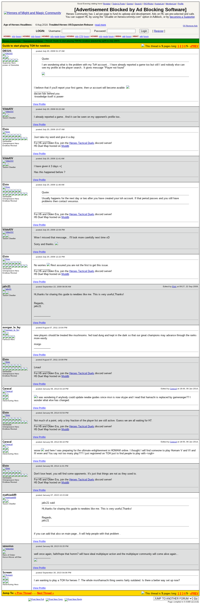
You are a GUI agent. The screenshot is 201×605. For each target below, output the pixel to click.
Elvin (174, 286)
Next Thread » (45, 593)
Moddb (65, 145)
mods (56, 36)
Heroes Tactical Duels (81, 143)
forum (18, 36)
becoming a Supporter (182, 16)
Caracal (173, 389)
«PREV (194, 46)
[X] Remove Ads (190, 26)
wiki (123, 36)
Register (159, 31)
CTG (81, 36)
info (13, 36)
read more (100, 24)
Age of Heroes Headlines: (18, 24)
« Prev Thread (23, 593)
